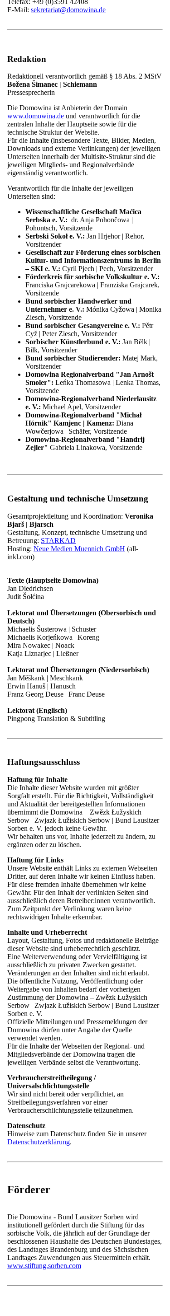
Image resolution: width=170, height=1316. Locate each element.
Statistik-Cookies (58, 154)
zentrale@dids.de (55, 603)
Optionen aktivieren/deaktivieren (53, 170)
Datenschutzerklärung (38, 189)
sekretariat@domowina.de (68, 10)
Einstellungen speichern (42, 180)
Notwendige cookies (63, 145)
